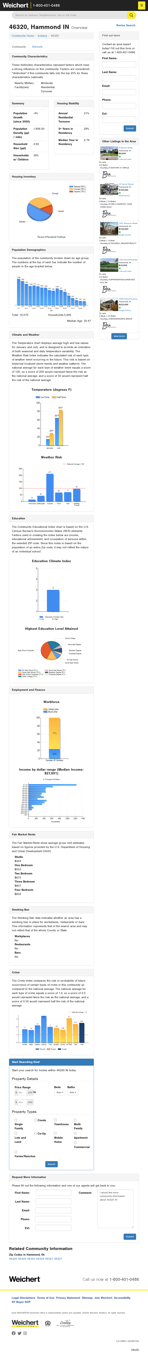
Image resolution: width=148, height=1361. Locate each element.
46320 (13, 1259)
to (34, 1092)
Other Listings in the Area (119, 141)
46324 (40, 1259)
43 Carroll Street (126, 184)
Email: (106, 86)
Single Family (19, 1126)
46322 (22, 1259)
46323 (31, 1259)
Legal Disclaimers (23, 1298)
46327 (58, 1259)
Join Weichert (103, 1298)
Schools (37, 47)
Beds (57, 1087)
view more (119, 336)
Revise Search (125, 25)
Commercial (81, 1147)
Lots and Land (20, 1140)
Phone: (106, 100)
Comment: (85, 1193)
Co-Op (42, 1133)
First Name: (109, 58)
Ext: (104, 113)
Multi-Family (78, 1126)
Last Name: (109, 72)
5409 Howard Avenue (128, 299)
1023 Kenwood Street (128, 259)
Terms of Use (45, 1298)
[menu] (141, 5)
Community (19, 47)
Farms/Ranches (22, 1156)
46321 (49, 1259)
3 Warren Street (126, 147)
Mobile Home (58, 1140)
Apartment (81, 1138)
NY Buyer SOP (21, 1302)
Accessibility (122, 1298)
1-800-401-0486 (46, 5)
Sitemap (87, 1298)
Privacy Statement (68, 1298)
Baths (71, 1087)
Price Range (23, 1087)
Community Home (23, 36)
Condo (42, 1120)
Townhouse (61, 1124)
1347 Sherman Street (128, 223)
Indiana (42, 36)
